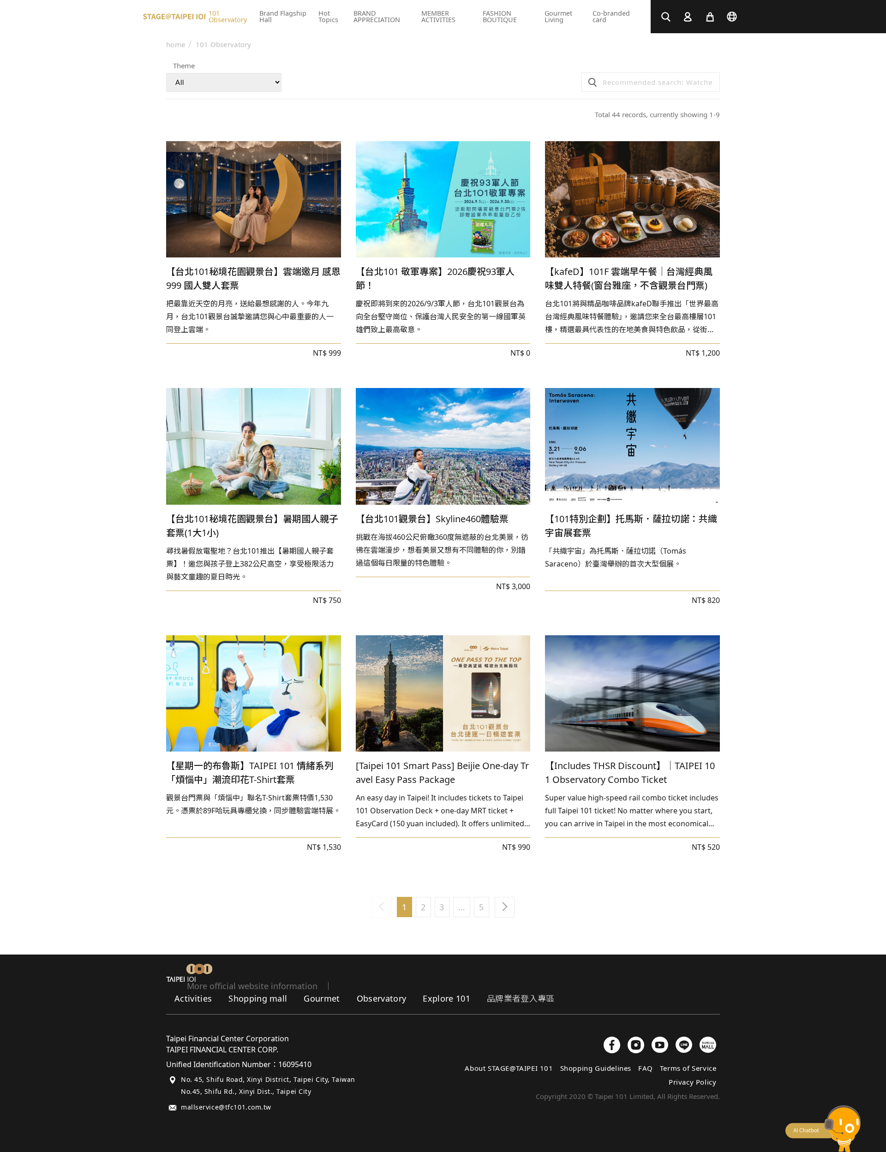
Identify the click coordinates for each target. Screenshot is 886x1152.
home (175, 44)
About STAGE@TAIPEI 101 (509, 1068)
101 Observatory (223, 44)
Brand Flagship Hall (282, 16)
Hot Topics (328, 16)
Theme (184, 66)
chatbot (823, 1128)
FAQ (645, 1068)
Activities (193, 998)
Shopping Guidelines (595, 1068)
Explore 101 (446, 998)
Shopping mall (257, 998)
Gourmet (322, 998)
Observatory (382, 998)
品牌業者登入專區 (521, 998)
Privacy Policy (692, 1081)
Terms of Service (688, 1068)
